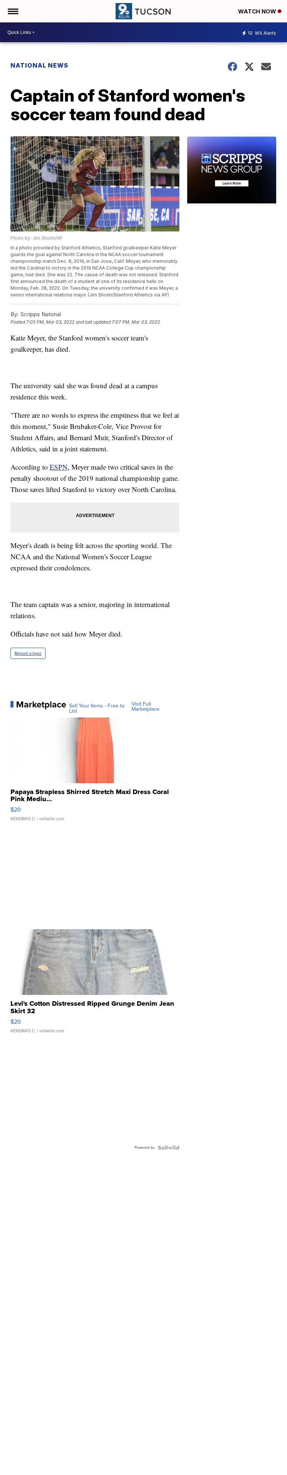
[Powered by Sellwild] (168, 1147)
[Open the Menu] (12, 11)
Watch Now (258, 11)
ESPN (59, 467)
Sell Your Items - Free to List (96, 708)
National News (39, 65)
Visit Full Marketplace (146, 706)
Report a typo (28, 653)
